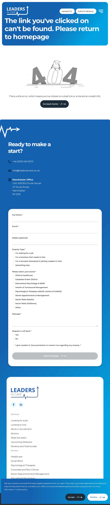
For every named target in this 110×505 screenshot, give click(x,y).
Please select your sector (23, 272)
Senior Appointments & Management (30, 474)
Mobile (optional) (20, 238)
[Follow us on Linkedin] (21, 404)
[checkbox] (14, 345)
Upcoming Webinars (21, 442)
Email (14, 226)
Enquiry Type (18, 249)
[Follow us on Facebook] (13, 404)
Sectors (15, 433)
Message (16, 314)
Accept (71, 497)
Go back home (50, 104)
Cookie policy (21, 489)
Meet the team (18, 437)
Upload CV (67, 11)
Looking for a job (19, 420)
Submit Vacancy (86, 11)
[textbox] (55, 219)
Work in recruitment (21, 429)
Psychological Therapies (23, 465)
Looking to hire (18, 424)
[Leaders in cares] (17, 11)
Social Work (17, 461)
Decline (93, 497)
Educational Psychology (23, 478)
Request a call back (21, 331)
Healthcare (16, 456)
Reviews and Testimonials (24, 446)
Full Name (17, 215)
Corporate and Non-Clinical (25, 469)
